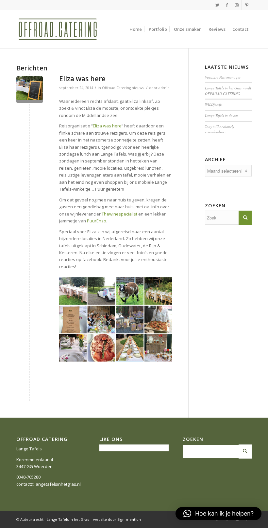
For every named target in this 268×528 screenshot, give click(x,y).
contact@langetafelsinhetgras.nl (48, 484)
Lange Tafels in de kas (221, 115)
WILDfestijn (214, 104)
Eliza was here (82, 78)
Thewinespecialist (119, 214)
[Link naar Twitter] (217, 5)
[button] (218, 513)
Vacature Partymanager (223, 77)
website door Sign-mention (117, 519)
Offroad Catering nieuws (122, 87)
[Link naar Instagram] (237, 5)
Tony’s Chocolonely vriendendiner (219, 129)
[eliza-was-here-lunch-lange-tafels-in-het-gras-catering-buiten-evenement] (29, 89)
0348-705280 (28, 477)
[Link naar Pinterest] (247, 5)
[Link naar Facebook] (227, 5)
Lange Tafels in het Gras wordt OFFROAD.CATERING (228, 90)
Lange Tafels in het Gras (68, 519)
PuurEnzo (96, 221)
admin (164, 87)
